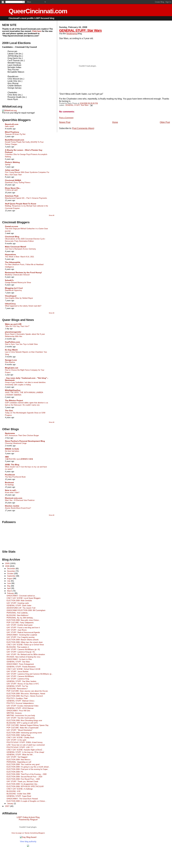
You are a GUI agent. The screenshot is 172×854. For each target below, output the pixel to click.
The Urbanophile (12, 262)
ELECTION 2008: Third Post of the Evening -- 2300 (26, 774)
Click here (36, 31)
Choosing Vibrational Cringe (15, 443)
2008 (7, 566)
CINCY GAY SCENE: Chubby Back (20, 738)
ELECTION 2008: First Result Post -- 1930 (23, 779)
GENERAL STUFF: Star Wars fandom (21, 681)
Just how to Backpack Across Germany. (20, 249)
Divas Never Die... (13, 188)
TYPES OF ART (11, 190)
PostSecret (10, 475)
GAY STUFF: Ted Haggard (17, 757)
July (9, 581)
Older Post (165, 122)
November (11, 571)
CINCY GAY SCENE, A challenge (20, 789)
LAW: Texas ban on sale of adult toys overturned (26, 745)
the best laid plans (12, 451)
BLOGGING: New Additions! (17, 615)
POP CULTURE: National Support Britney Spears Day (28, 725)
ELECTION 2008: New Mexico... (19, 760)
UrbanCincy (10, 304)
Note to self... (11, 490)
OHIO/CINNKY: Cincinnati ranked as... (22, 596)
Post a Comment (66, 118)
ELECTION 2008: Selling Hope (19, 735)
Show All (51, 215)
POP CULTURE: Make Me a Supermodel (22, 728)
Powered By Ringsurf (28, 819)
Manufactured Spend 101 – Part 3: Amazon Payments (26, 198)
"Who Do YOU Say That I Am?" (17, 326)
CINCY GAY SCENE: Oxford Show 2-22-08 (23, 669)
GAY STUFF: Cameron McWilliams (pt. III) (23, 649)
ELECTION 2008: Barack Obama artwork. (23, 640)
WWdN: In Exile (12, 449)
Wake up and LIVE (13, 324)
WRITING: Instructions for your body (21, 715)
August (10, 578)
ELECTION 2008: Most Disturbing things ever (24, 720)
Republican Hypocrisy (13, 290)
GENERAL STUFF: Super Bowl (19, 796)
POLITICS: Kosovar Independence (20, 703)
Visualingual (10, 296)
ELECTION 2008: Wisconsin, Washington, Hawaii (26, 694)
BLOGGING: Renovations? (17, 689)
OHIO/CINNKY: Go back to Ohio (19, 659)
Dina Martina (10, 362)
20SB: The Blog (12, 464)
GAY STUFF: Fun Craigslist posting (20, 637)
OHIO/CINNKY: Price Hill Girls (18, 711)
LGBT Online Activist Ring (28, 817)
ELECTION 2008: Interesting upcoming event (24, 733)
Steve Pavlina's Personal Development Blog (25, 441)
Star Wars (85, 105)
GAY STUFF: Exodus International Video (22, 706)
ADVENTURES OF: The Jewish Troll (21, 608)
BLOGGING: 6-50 (13, 791)
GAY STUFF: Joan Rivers (17, 630)
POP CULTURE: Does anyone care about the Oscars (27, 691)
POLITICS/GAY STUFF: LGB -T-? (20, 747)
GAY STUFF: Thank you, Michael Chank (22, 781)
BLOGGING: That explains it (18, 647)
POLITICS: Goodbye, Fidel (17, 698)
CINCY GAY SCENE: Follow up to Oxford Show (25, 645)
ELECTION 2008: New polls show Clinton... (23, 620)
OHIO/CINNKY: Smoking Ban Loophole (22, 635)
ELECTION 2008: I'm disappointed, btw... (23, 784)
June (9, 583)
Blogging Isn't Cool (14, 288)
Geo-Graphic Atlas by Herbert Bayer (19, 298)
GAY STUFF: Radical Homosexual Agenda (23, 632)
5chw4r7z (9, 280)
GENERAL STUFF (72, 105)
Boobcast (9, 482)
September (11, 576)
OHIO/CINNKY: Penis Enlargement (20, 664)
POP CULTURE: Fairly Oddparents (20, 623)
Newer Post (64, 122)
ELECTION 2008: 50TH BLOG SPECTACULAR (25, 786)
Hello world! (9, 126)
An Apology (9, 485)
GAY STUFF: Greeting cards (18, 603)
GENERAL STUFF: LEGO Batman (20, 708)
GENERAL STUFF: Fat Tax (17, 686)
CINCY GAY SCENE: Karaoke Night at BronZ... (25, 750)
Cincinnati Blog (12, 237)
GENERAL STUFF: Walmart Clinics (20, 701)
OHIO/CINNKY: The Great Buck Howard (22, 799)
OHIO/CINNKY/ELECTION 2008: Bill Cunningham (26, 610)
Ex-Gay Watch (11, 350)
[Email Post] (90, 105)
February (11, 593)
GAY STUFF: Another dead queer (20, 625)
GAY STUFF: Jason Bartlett (17, 672)
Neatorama (72, 33)
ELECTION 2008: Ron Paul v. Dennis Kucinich (25, 696)
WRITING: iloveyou (14, 713)
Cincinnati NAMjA (13, 180)
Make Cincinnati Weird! (15, 247)
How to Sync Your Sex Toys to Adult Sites (21, 344)
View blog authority (28, 841)
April (9, 588)
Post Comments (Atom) (83, 128)
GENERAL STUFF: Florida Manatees (21, 667)
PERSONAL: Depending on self (19, 762)
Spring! (7, 164)
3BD (7, 457)
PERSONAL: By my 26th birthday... (20, 618)
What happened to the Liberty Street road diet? (23, 306)
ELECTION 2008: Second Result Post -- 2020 (24, 777)
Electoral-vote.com (13, 498)
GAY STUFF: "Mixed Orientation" (20, 730)
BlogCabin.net (11, 368)
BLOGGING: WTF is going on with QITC (22, 723)
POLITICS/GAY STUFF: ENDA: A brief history (25, 742)
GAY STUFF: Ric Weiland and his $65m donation (26, 654)
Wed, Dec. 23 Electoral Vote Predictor (20, 500)
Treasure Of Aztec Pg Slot (15, 134)
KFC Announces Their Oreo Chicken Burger (22, 435)
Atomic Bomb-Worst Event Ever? (18, 508)
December (11, 569)
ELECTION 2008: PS (15, 772)
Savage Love (11, 360)
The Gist (9, 410)
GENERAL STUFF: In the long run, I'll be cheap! (25, 752)
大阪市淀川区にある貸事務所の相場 (19, 459)
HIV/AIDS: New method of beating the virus (23, 657)
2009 (7, 563)
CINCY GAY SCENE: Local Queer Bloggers (24, 598)
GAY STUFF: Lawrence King (18, 679)
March (9, 591)
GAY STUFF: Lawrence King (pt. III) (21, 652)
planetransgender (13, 332)
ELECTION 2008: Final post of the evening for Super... (28, 769)
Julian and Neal (12, 170)
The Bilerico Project (14, 400)
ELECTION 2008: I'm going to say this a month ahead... (28, 767)
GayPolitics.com (12, 342)
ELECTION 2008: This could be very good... (24, 764)
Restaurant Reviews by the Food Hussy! (23, 272)
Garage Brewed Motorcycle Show (18, 282)
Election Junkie (12, 506)
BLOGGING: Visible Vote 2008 (19, 794)
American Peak (12, 196)
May (9, 586)
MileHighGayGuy (12, 390)
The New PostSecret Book (15, 477)
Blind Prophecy (12, 132)
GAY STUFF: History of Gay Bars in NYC (23, 684)
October (10, 574)
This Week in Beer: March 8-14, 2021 (19, 257)
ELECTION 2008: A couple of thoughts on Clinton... (26, 801)
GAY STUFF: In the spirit (16, 740)
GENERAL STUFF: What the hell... (20, 755)
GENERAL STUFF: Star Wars (80, 30)
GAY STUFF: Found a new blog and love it (23, 628)
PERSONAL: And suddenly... (18, 613)
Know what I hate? (12, 492)
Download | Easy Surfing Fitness (17, 182)
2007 (7, 806)
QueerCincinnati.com (38, 11)
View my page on (28, 833)
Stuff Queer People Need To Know (20, 204)
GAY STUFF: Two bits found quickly (21, 718)
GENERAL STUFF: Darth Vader (19, 606)
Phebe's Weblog (12, 162)
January (10, 804)
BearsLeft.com (11, 124)
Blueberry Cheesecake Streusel (17, 275)
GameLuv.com (11, 226)
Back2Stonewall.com (14, 140)
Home (115, 122)
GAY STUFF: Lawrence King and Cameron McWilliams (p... (30, 674)
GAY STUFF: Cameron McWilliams (20, 676)
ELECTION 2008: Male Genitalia (19, 601)
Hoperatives (10, 254)
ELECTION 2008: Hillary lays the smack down (25, 642)
